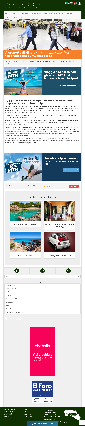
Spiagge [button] (61, 13)
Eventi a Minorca (7, 416)
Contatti (26, 409)
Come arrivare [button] (15, 13)
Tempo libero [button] (71, 13)
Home (6, 13)
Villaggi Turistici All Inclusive (13, 298)
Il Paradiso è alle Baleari (50, 414)
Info (25, 411)
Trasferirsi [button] (7, 17)
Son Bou (8, 292)
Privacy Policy (27, 414)
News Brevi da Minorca (19, 61)
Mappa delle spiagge (9, 409)
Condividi (74, 186)
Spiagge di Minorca (11, 288)
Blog (21, 17)
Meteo (15, 17)
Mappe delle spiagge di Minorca (14, 312)
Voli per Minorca (10, 309)
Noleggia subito (70, 170)
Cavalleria (8, 295)
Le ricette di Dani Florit (50, 419)
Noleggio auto (26, 13)
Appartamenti (9, 302)
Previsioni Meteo (10, 285)
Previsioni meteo (7, 414)
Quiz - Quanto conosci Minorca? (32, 413)
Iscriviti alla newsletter (29, 416)
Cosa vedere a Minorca (50, 13)
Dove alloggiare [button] (36, 13)
